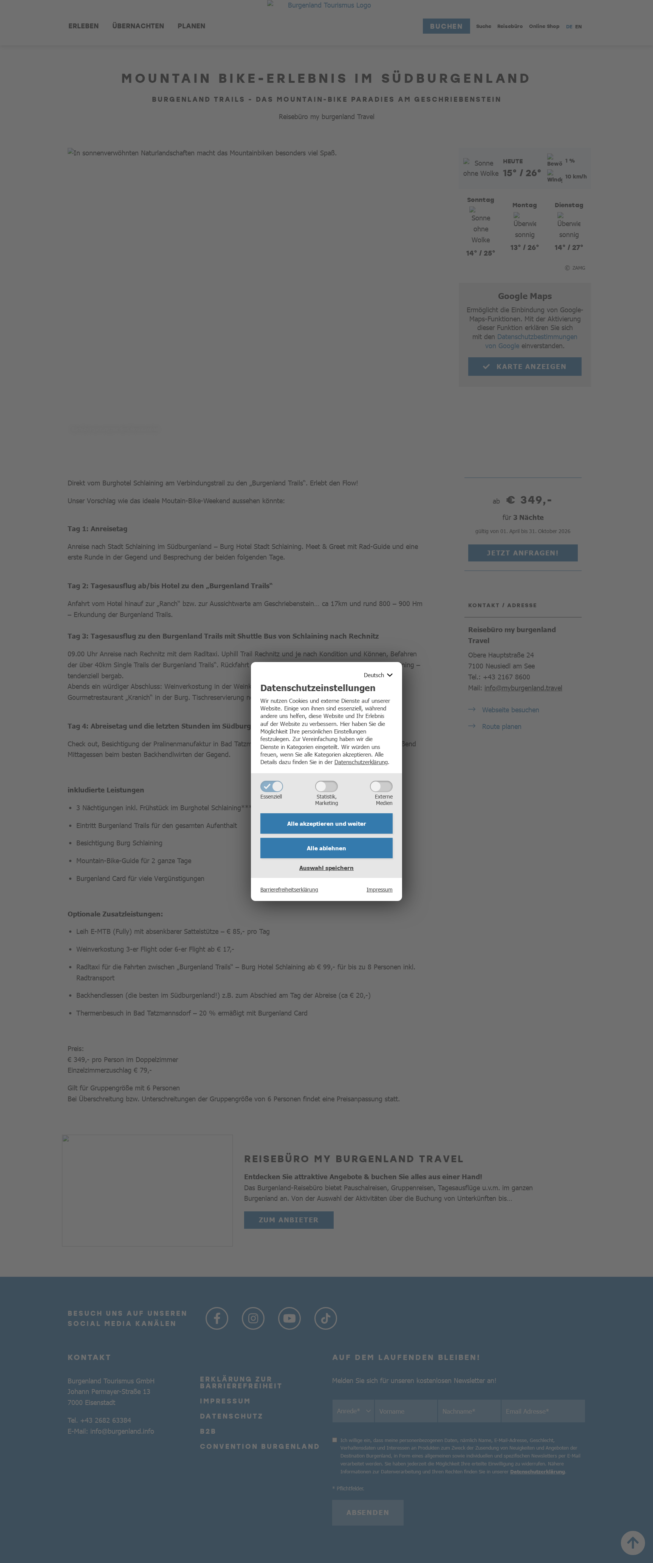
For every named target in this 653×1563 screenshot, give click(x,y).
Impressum (380, 889)
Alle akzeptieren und (326, 823)
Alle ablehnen (326, 848)
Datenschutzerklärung (361, 761)
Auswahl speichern (326, 867)
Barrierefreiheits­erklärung (289, 889)
